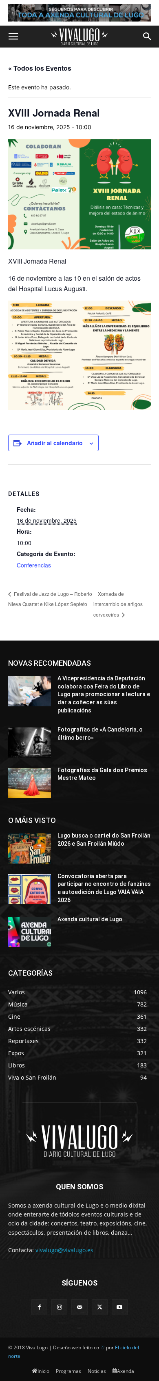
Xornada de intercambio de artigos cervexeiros (118, 604)
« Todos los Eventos (39, 68)
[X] (100, 1307)
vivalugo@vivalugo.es (64, 1250)
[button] (13, 37)
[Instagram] (59, 1307)
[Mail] (79, 1307)
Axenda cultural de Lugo (89, 919)
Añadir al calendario (55, 443)
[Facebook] (39, 1307)
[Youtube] (120, 1307)
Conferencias (34, 565)
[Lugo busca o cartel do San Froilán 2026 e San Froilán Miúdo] (29, 848)
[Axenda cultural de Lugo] (29, 932)
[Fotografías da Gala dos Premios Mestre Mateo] (29, 783)
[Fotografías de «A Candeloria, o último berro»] (29, 742)
